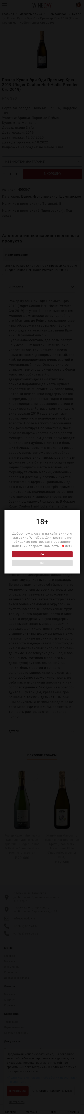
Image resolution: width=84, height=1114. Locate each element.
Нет (42, 562)
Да (42, 554)
